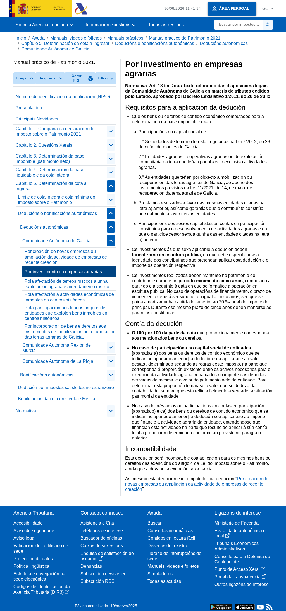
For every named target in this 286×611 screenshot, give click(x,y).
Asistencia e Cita (97, 523)
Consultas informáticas (170, 530)
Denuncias (91, 566)
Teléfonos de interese (101, 530)
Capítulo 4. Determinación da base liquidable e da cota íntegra (50, 172)
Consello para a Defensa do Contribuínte (242, 559)
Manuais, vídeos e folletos (76, 38)
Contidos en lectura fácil (171, 538)
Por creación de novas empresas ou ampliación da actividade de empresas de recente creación (66, 256)
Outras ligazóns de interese (241, 584)
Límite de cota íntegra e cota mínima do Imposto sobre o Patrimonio (56, 200)
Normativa (26, 411)
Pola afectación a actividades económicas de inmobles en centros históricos (69, 297)
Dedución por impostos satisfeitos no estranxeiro (66, 387)
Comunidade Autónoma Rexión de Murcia (56, 348)
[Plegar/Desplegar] (111, 131)
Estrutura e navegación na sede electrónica (39, 576)
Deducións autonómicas (224, 43)
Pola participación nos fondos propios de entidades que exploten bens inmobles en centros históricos (66, 313)
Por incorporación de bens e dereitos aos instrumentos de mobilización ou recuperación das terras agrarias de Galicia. (70, 331)
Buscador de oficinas (101, 538)
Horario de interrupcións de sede (174, 556)
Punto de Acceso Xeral (237, 569)
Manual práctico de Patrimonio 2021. (185, 38)
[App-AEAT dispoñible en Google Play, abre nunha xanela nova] (221, 606)
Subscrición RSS (97, 581)
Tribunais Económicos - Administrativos (237, 546)
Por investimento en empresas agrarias (63, 271)
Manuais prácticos (125, 38)
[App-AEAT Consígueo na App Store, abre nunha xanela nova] (245, 606)
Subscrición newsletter (102, 573)
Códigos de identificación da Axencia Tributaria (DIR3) (41, 589)
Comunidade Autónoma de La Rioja (57, 361)
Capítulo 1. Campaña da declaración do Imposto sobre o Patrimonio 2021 (55, 131)
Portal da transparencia (237, 576)
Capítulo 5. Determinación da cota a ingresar (65, 43)
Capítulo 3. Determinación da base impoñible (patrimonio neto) (50, 159)
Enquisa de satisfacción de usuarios (107, 556)
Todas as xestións (166, 24)
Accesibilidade (28, 523)
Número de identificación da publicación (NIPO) (63, 96)
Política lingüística (31, 566)
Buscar (154, 523)
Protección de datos (33, 558)
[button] (268, 8)
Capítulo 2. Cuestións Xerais (44, 145)
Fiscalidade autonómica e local (240, 533)
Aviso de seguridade (33, 530)
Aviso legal (24, 538)
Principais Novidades (37, 119)
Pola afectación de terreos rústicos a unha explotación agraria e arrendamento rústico (67, 284)
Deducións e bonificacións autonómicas (154, 43)
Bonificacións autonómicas (46, 375)
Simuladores (160, 573)
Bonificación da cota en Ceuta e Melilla (56, 398)
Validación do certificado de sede (40, 548)
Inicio (21, 38)
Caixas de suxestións (101, 545)
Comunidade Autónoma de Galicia (55, 49)
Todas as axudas (164, 581)
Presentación (29, 107)
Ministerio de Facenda (236, 523)
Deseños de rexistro (167, 545)
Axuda (38, 38)
